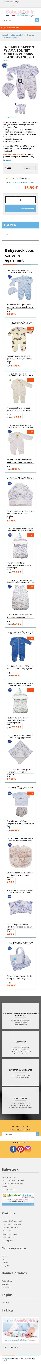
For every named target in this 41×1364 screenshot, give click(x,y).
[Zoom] (20, 81)
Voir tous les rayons (10, 28)
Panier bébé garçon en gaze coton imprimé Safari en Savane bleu (20, 943)
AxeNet (4, 1361)
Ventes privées (7, 1281)
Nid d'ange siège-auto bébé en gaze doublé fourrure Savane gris (20, 684)
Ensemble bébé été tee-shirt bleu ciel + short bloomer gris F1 (20, 788)
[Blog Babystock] (20, 1331)
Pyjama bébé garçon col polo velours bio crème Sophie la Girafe (20, 374)
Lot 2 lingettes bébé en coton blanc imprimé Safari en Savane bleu (20, 891)
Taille (8, 168)
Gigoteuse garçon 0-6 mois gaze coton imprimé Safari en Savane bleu (20, 581)
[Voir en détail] (32, 312)
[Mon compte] (5, 5)
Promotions (6, 1287)
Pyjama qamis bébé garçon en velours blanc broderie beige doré (20, 426)
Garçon (5, 60)
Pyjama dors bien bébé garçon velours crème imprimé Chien (21, 323)
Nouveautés (6, 1284)
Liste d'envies (11, 117)
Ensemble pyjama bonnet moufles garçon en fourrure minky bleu (20, 271)
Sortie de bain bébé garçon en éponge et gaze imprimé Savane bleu (20, 478)
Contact (4, 1256)
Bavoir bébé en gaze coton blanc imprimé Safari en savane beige (20, 839)
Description (10, 225)
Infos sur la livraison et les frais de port (20, 182)
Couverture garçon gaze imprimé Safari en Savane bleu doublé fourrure (20, 737)
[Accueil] (20, 13)
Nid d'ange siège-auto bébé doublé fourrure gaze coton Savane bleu (20, 529)
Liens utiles (6, 1303)
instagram (5, 1265)
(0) (13, 5)
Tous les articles (10, 1347)
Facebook (5, 1259)
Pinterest (5, 1262)
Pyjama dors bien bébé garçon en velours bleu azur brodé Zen (20, 633)
